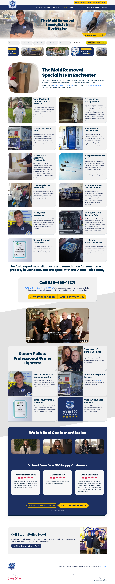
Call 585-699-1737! (57, 282)
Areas (97, 7)
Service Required (65, 43)
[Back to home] (12, 4)
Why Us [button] (89, 7)
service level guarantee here (63, 85)
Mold (65, 7)
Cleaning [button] (46, 7)
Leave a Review (59, 511)
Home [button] (38, 7)
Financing (82, 7)
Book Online (77, 43)
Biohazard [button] (72, 7)
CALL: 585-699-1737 (97, 2)
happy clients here (94, 85)
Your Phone (38, 43)
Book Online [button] (80, 2)
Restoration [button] (56, 7)
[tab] (44, 457)
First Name (12, 43)
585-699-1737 (103, 566)
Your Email (50, 43)
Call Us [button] (103, 7)
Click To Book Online (42, 296)
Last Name (25, 43)
